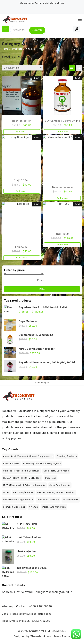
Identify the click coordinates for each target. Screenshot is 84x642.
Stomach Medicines (14, 507)
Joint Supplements (60, 485)
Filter (42, 289)
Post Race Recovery (48, 499)
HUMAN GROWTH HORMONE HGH (22, 478)
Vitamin (33, 507)
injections (50, 478)
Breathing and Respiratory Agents (42, 463)
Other (6, 492)
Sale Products (70, 499)
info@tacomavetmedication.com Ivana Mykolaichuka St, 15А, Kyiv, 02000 (26, 617)
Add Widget (42, 382)
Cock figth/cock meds (56, 471)
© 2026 (23, 630)
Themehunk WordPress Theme (50, 636)
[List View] (79, 68)
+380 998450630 (40, 606)
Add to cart (21, 131)
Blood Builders (11, 463)
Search (37, 30)
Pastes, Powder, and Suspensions (56, 492)
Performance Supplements (18, 499)
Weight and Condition (54, 507)
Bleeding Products (67, 456)
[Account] (76, 29)
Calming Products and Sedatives (21, 471)
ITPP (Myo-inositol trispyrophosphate (24, 485)
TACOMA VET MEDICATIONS (47, 630)
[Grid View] (72, 68)
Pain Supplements (23, 492)
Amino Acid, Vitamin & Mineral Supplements (28, 456)
